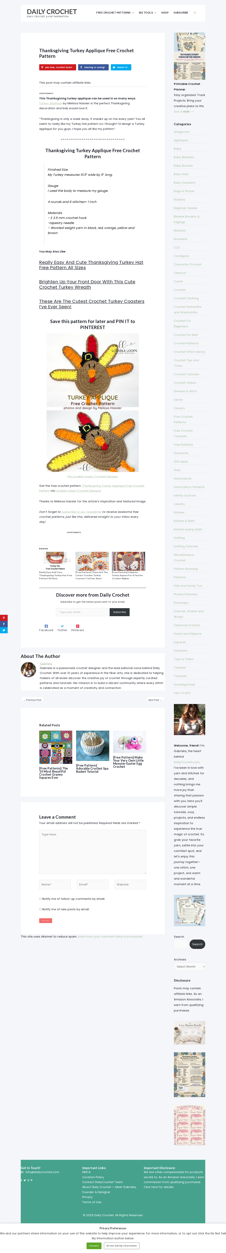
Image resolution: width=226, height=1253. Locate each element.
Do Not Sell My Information (122, 1245)
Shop (165, 12)
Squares (180, 642)
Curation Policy (93, 1177)
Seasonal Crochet (187, 625)
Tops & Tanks (183, 659)
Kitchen (179, 512)
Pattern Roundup (186, 569)
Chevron (180, 273)
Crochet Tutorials (186, 374)
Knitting (179, 538)
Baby (177, 149)
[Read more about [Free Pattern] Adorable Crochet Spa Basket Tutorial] (92, 745)
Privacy (87, 1197)
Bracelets (181, 239)
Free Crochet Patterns (113, 12)
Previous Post (32, 700)
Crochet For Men (186, 335)
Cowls (178, 281)
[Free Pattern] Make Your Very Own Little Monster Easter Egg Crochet (128, 761)
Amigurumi (182, 132)
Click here (151, 1187)
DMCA (86, 1172)
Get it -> (184, 112)
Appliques (181, 140)
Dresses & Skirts (185, 391)
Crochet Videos (185, 383)
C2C (177, 247)
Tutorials (180, 676)
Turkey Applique (50, 103)
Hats (177, 470)
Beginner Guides (186, 208)
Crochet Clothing (186, 298)
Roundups (181, 603)
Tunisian (180, 667)
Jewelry (179, 504)
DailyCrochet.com (187, 762)
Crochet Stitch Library (189, 352)
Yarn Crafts (182, 693)
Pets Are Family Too (188, 586)
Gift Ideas (181, 462)
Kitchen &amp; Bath (188, 529)
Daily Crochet (52, 11)
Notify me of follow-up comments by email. (73, 899)
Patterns (180, 577)
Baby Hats (181, 174)
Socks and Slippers (187, 634)
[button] (195, 12)
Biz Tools (146, 12)
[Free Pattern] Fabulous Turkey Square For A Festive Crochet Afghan (127, 575)
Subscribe (181, 12)
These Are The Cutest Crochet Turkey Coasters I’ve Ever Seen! (91, 304)
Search (179, 937)
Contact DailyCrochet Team (102, 1182)
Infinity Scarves (185, 495)
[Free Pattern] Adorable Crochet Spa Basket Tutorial (92, 768)
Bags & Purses (184, 191)
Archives (180, 959)
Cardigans (181, 256)
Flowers (179, 408)
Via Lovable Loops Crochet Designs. (92, 476)
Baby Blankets (184, 157)
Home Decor (183, 478)
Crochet (180, 290)
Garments (181, 453)
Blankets (180, 230)
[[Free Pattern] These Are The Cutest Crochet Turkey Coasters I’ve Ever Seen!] (92, 561)
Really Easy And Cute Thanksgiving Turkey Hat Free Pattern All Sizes (91, 265)
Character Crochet (187, 264)
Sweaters (180, 651)
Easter (178, 400)
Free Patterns (183, 445)
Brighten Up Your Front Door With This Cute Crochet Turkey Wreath (87, 284)
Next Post (155, 700)
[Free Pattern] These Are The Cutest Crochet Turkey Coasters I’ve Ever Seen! (91, 575)
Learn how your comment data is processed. (110, 936)
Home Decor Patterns (189, 487)
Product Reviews (186, 594)
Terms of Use (91, 1202)
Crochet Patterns (186, 343)
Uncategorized (184, 684)
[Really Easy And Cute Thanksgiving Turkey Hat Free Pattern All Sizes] (55, 561)
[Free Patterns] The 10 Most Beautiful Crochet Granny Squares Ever (53, 772)
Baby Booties (183, 166)
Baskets (179, 199)
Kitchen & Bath (184, 521)
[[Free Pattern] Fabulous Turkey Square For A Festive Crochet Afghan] (128, 561)
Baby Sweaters (185, 183)
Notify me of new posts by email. (65, 909)
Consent (94, 1245)
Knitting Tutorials (186, 546)
